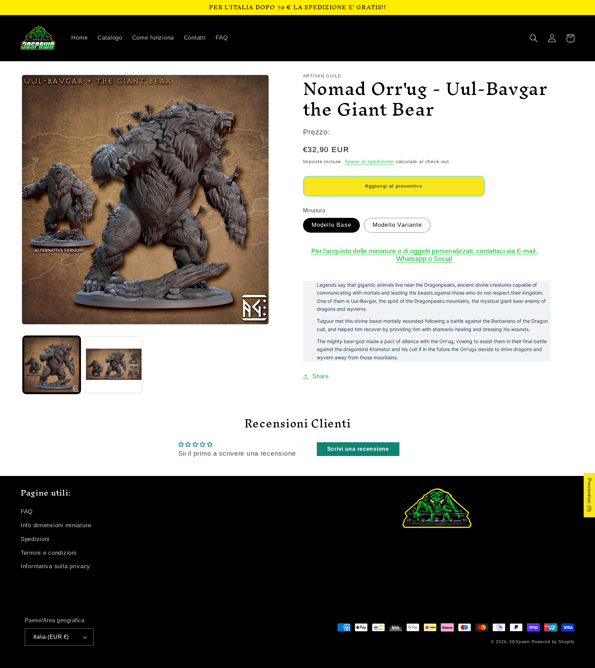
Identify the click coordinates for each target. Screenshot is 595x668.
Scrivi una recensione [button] (358, 449)
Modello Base (331, 225)
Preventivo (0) (589, 495)
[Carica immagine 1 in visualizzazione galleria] (52, 365)
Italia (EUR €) (51, 637)
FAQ (27, 511)
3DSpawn (519, 641)
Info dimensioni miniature (56, 525)
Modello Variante (397, 225)
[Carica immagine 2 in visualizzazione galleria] (114, 365)
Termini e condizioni (48, 553)
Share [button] (320, 376)
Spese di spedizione (369, 161)
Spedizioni (35, 539)
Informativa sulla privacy (55, 566)
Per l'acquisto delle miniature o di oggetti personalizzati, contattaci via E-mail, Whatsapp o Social (424, 254)
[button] (534, 38)
